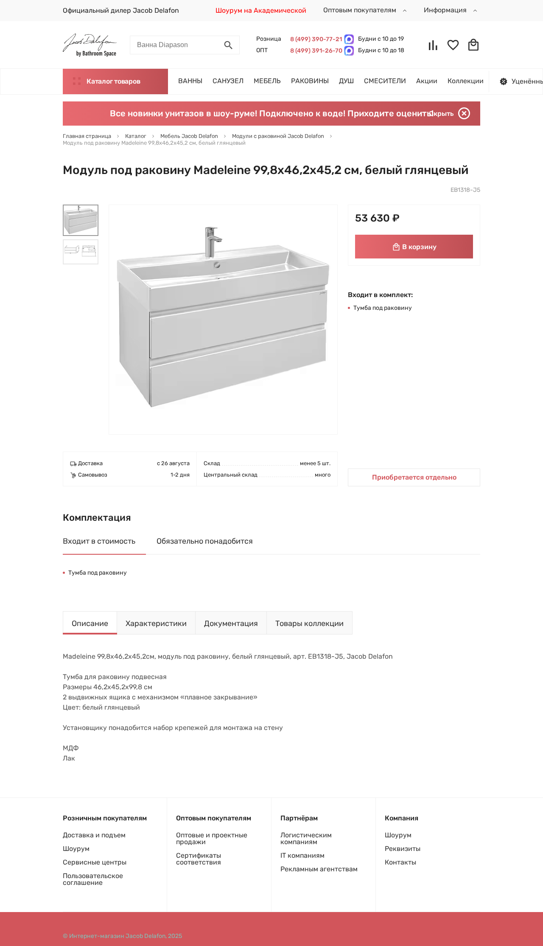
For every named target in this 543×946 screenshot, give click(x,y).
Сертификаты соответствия (198, 858)
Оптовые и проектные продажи (211, 838)
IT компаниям (302, 855)
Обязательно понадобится (205, 541)
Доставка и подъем (94, 835)
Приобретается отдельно (414, 477)
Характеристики (156, 623)
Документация (231, 623)
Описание (90, 623)
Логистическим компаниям (306, 838)
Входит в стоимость (99, 541)
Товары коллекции (309, 623)
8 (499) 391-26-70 (315, 50)
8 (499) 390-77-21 (315, 39)
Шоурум (76, 849)
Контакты (400, 862)
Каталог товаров (113, 81)
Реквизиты (402, 849)
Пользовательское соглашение (93, 879)
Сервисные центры (94, 862)
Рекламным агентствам (319, 869)
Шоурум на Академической (261, 10)
